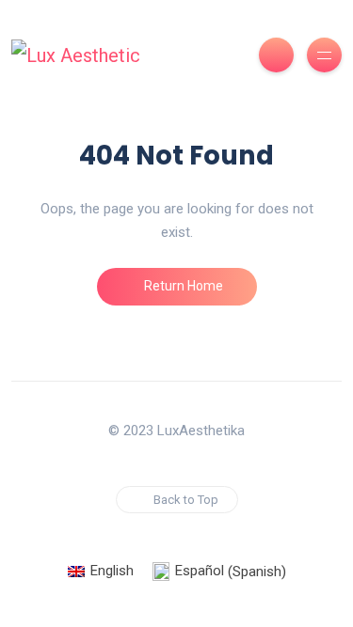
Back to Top (185, 500)
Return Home (182, 285)
